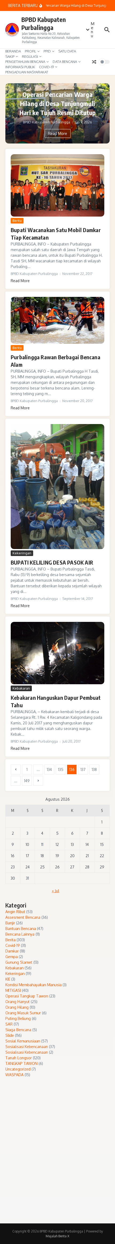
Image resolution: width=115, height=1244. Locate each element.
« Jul (55, 890)
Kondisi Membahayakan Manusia (33, 984)
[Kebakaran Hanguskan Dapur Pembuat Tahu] (57, 653)
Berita (17, 220)
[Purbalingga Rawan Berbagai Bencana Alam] (57, 320)
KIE (7, 979)
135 (60, 769)
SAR (9, 1024)
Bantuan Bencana (20, 928)
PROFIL (30, 51)
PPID (47, 51)
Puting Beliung (18, 1018)
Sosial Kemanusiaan (22, 1041)
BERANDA (13, 51)
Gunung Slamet (18, 962)
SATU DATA (67, 51)
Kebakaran (21, 688)
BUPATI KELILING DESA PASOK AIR (52, 562)
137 (83, 769)
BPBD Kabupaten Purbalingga (43, 23)
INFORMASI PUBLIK (20, 67)
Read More (57, 133)
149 (27, 780)
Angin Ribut (15, 911)
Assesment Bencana (22, 917)
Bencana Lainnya (19, 934)
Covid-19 (12, 945)
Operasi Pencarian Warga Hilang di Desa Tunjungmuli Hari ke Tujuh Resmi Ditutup (57, 103)
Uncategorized (17, 1069)
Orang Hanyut (17, 1001)
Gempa (11, 956)
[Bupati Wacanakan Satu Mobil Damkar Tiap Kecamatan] (57, 185)
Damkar (12, 951)
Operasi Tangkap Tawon (26, 996)
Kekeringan (22, 553)
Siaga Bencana (18, 1029)
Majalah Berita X (57, 1236)
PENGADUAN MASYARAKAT (26, 72)
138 (94, 769)
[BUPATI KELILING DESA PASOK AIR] (57, 486)
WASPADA (14, 1074)
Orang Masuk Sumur (23, 1013)
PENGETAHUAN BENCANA (25, 61)
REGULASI (30, 56)
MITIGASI (13, 990)
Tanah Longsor (18, 1058)
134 (49, 769)
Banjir (10, 923)
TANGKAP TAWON (21, 1063)
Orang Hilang (17, 1007)
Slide (9, 1035)
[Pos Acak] (94, 62)
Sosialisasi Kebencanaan (26, 1046)
